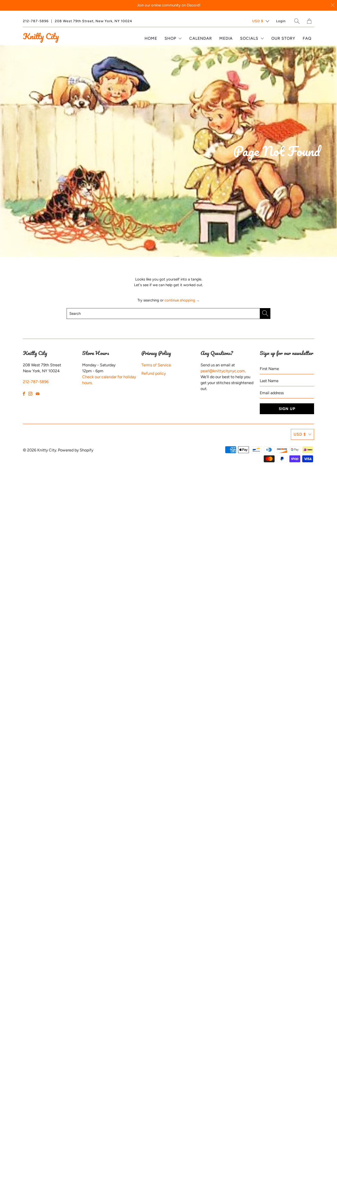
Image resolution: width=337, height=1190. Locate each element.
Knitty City (41, 36)
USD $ (257, 21)
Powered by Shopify (75, 450)
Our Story (283, 38)
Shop (171, 38)
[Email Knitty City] (37, 394)
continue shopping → (182, 300)
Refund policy (153, 373)
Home (151, 38)
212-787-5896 (36, 21)
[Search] (297, 21)
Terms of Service (156, 365)
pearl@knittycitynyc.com (223, 371)
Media (226, 38)
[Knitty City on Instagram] (30, 394)
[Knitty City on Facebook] (24, 394)
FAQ (307, 38)
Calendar (200, 38)
